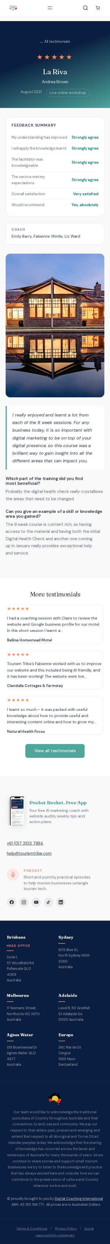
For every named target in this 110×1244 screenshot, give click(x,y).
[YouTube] (36, 902)
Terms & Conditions (31, 1228)
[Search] (85, 8)
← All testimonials (55, 41)
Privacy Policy (66, 1228)
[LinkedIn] (60, 902)
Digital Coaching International (79, 1198)
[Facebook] (11, 902)
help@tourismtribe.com (29, 853)
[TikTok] (48, 902)
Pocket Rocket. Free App (57, 802)
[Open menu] (50, 7)
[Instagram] (24, 902)
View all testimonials (55, 751)
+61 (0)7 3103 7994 (25, 843)
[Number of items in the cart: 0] (98, 8)
